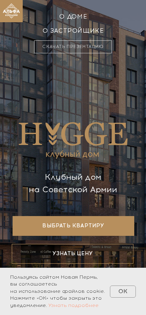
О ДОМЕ (73, 16)
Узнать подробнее (73, 305)
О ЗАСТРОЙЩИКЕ (73, 30)
